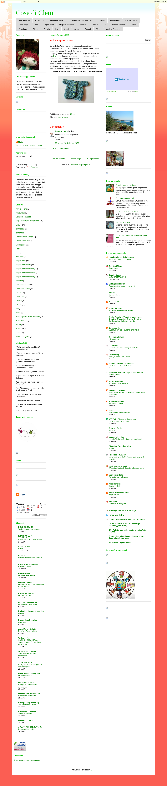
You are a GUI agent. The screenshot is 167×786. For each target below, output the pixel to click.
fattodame (113, 502)
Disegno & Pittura (116, 337)
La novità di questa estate (27, 604)
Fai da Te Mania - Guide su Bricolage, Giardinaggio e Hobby (124, 525)
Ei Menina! (113, 346)
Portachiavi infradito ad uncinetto (30, 558)
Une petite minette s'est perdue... (121, 259)
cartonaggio (115, 20)
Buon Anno (22, 622)
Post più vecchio (94, 159)
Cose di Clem (34, 13)
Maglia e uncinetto (66, 25)
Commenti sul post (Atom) (80, 165)
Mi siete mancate (24, 595)
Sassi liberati (21, 321)
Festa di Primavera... (116, 403)
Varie (98, 29)
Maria (20, 142)
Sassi (66, 29)
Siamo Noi (112, 430)
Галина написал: (115, 375)
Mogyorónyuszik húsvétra (118, 383)
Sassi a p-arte (24, 547)
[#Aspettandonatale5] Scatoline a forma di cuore (126, 468)
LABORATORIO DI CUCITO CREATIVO (124, 330)
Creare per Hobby (26, 593)
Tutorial (88, 29)
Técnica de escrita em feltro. (119, 421)
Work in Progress (113, 29)
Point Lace (23, 29)
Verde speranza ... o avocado (29, 529)
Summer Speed (114, 295)
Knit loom (20, 257)
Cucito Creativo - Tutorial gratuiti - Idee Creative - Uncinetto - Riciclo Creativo (125, 318)
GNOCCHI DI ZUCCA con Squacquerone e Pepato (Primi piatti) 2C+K (29, 642)
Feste (36, 25)
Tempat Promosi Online (27, 705)
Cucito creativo (131, 20)
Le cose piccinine (116, 437)
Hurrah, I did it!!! (114, 486)
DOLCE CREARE (25, 527)
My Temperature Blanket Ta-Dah (121, 310)
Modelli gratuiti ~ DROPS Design (122, 510)
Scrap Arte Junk (25, 662)
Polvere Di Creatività (27, 711)
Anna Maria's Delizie (27, 629)
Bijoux (102, 20)
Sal (17, 309)
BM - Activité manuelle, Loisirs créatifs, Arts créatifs (127, 531)
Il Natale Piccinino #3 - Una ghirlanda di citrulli (125, 439)
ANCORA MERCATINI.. (118, 277)
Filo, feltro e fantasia (117, 455)
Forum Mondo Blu (116, 515)
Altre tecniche (24, 20)
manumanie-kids (116, 475)
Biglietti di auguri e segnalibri (82, 20)
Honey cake (113, 268)
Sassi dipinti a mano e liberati (28, 317)
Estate (20, 549)
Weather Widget (122, 79)
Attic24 (112, 293)
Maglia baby (49, 25)
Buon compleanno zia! (125, 198)
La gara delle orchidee (26, 729)
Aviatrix (111, 448)
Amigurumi (39, 20)
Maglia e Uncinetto (26, 582)
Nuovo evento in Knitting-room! (120, 412)
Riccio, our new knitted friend (119, 357)
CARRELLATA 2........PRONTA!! (120, 366)
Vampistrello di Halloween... (119, 477)
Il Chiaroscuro (114, 339)
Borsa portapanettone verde (127, 211)
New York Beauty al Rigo (27, 631)
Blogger (94, 770)
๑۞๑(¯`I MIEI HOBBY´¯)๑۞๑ (30, 727)
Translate (34, 167)
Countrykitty (114, 355)
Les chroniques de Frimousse (121, 257)
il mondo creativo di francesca (122, 364)
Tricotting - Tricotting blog (120, 446)
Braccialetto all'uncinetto (27, 696)
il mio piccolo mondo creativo (31, 611)
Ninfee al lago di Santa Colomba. (30, 540)
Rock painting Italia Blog (28, 703)
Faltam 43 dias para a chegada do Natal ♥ (124, 348)
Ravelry (56, 56)
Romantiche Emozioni (27, 620)
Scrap (76, 29)
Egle (110, 410)
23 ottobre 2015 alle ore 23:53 (67, 143)
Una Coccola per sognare (29, 674)
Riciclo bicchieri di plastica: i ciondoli (122, 321)
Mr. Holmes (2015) (25, 676)
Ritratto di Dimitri (24, 567)
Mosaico (83, 25)
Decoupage (23, 25)
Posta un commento (61, 148)
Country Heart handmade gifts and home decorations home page (126, 537)
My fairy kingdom (25, 720)
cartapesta (20, 229)
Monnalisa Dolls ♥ (26, 682)
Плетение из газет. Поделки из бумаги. (126, 372)
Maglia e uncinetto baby (25, 269)
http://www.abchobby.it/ (118, 493)
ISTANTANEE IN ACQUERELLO (25, 537)
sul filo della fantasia (27, 651)
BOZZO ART (114, 302)
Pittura (133, 25)
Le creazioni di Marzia (27, 602)
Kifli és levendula (116, 381)
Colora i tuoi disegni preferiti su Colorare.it (127, 519)
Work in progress (23, 337)
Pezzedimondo (115, 484)
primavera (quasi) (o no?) (118, 504)
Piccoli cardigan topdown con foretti (122, 286)
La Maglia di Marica (117, 284)
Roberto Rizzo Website (28, 564)
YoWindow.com (111, 91)
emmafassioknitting (117, 390)
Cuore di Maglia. (115, 428)
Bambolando (114, 328)
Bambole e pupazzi (57, 20)
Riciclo (47, 29)
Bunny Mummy (115, 308)
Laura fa (21, 556)
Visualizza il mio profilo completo (29, 145)
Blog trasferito (114, 495)
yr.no (136, 91)
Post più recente (58, 159)
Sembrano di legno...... (26, 713)
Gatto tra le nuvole (123, 222)
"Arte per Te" (24, 638)
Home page (76, 159)
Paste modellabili (99, 25)
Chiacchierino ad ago (24, 237)
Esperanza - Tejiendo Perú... (121, 542)
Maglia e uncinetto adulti (26, 273)
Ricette (36, 29)
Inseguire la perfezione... (27, 575)
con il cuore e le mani (118, 466)
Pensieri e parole (118, 25)
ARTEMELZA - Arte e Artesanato (122, 419)
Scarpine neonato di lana (126, 185)
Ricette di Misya (115, 266)
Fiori (18, 253)
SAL (57, 29)
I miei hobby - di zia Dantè (29, 694)
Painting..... (22, 613)
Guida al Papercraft (117, 401)
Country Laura (61, 131)
